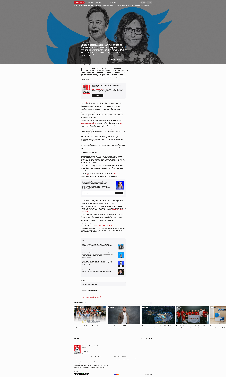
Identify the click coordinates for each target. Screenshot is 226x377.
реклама (91, 297)
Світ (115, 5)
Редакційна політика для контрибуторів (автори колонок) (86, 365)
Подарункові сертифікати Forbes (98, 367)
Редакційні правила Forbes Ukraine (81, 363)
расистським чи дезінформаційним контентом (92, 137)
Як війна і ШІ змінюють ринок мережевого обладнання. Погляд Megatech (191, 326)
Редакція (93, 363)
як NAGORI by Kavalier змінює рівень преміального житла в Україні (157, 326)
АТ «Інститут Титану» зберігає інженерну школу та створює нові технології (90, 326)
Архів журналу (104, 365)
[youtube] (152, 338)
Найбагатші (137, 5)
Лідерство (124, 5)
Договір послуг (77, 358)
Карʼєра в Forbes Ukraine (96, 356)
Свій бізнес (106, 5)
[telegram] (149, 338)
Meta (91, 140)
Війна (111, 5)
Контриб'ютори (145, 5)
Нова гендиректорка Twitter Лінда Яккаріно (92, 102)
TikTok (95, 140)
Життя (119, 5)
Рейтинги (130, 5)
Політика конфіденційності (80, 361)
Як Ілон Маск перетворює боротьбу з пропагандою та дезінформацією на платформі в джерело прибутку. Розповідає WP (97, 263)
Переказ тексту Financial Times (87, 58)
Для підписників (78, 5)
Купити (97, 95)
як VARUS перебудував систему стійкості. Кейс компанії (122, 326)
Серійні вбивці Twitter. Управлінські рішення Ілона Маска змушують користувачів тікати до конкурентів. (97, 254)
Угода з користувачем (84, 356)
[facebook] (144, 338)
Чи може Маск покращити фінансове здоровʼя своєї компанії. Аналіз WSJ (96, 270)
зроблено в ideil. (148, 374)
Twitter (87, 297)
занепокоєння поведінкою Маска (103, 225)
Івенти (83, 358)
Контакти (76, 356)
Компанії (90, 5)
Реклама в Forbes (77, 367)
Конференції (98, 2)
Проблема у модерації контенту (89, 123)
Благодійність (86, 367)
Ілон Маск (83, 297)
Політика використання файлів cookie (96, 361)
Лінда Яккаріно (97, 297)
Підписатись (119, 193)
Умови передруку (91, 358)
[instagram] (146, 338)
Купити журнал (90, 2)
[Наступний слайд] (151, 303)
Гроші (95, 5)
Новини (85, 5)
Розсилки (98, 358)
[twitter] (141, 338)
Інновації (100, 5)
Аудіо (151, 5)
